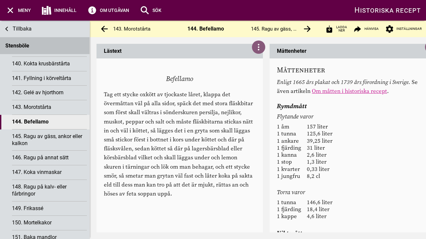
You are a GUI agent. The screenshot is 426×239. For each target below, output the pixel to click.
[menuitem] (18, 10)
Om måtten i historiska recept (349, 91)
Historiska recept (387, 10)
